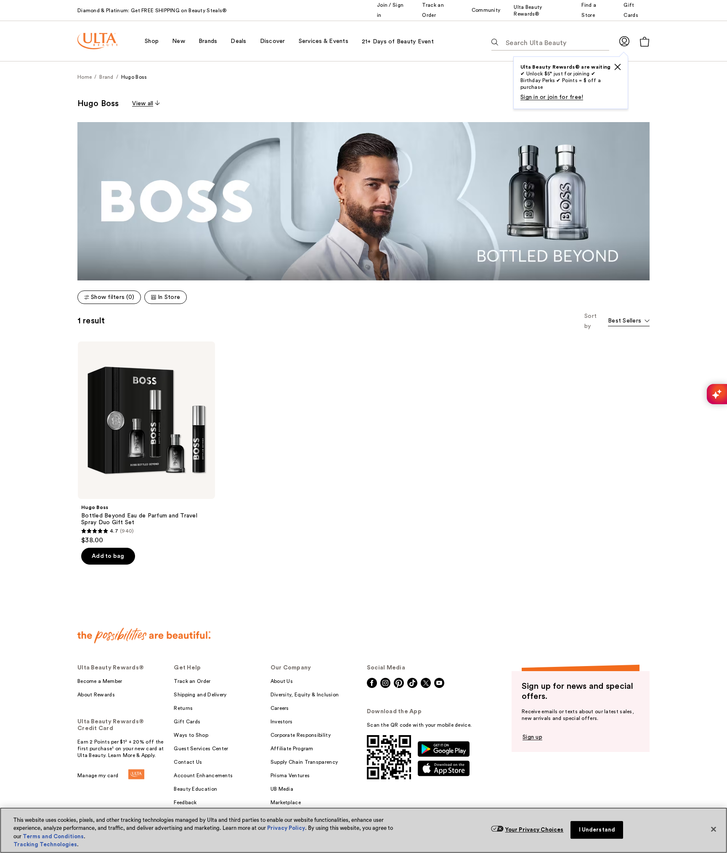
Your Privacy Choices (534, 829)
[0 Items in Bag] (644, 41)
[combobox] (629, 321)
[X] (617, 67)
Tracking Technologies (45, 844)
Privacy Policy (286, 828)
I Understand (597, 829)
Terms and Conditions (53, 836)
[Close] (713, 829)
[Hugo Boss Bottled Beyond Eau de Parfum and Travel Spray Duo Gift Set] (146, 442)
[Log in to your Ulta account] (624, 41)
